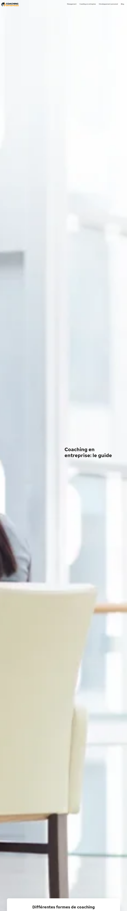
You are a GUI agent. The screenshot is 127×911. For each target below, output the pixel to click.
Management (71, 4)
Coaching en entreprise (87, 4)
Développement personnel (108, 4)
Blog (122, 4)
